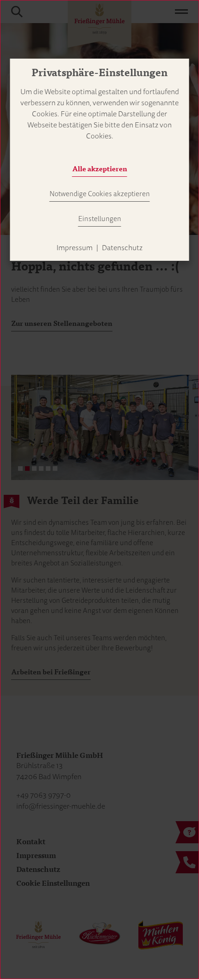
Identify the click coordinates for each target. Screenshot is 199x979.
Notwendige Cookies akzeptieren (100, 194)
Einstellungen (99, 219)
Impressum (74, 247)
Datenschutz (122, 247)
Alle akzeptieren (99, 169)
